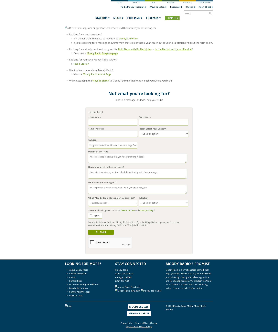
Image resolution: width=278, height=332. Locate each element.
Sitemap (153, 323)
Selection (143, 198)
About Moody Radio (78, 269)
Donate (171, 18)
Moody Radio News (78, 288)
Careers (72, 277)
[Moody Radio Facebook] (127, 286)
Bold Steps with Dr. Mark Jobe (134, 49)
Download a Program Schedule (83, 284)
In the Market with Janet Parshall (173, 49)
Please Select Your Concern (152, 128)
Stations (101, 18)
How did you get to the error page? (106, 167)
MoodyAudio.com (128, 38)
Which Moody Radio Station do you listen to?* (111, 198)
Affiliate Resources (78, 273)
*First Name (94, 117)
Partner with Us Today (79, 291)
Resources (175, 7)
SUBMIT (101, 232)
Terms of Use (127, 210)
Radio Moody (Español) (132, 7)
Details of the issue (98, 151)
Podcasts (152, 18)
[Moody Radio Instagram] (128, 290)
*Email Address (96, 128)
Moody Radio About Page (97, 74)
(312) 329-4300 (122, 280)
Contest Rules (75, 280)
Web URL (92, 140)
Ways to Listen (157, 7)
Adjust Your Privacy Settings (139, 326)
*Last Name (145, 117)
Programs (133, 18)
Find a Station (81, 63)
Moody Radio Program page (102, 53)
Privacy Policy (146, 210)
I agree (95, 215)
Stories (189, 7)
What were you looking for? (102, 182)
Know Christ (205, 7)
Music (117, 18)
